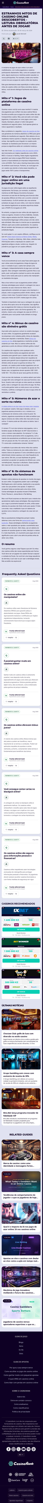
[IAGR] (25, 1480)
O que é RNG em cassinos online (21, 1379)
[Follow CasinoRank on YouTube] (24, 1449)
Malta (35, 236)
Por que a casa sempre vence (21, 1368)
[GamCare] (14, 1480)
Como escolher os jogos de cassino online (21, 1371)
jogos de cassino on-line (30, 131)
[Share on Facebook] (9, 38)
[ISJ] (10, 1474)
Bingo (21, 1342)
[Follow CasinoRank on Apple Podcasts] (34, 1449)
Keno (21, 1346)
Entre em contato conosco (21, 1400)
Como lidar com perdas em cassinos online (21, 1382)
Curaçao (4, 239)
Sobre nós (21, 1397)
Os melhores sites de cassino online (25, 150)
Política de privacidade (21, 1412)
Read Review (21, 933)
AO (20, 1455)
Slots (21, 1353)
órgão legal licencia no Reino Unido (19, 236)
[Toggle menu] (3, 3)
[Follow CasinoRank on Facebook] (8, 1449)
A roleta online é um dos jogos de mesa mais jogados (20, 406)
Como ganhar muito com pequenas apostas (21, 1375)
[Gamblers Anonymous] (31, 1474)
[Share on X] (4, 38)
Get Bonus (21, 929)
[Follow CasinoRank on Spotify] (29, 1449)
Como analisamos (21, 1404)
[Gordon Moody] (20, 1474)
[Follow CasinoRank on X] (18, 1449)
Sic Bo (21, 1350)
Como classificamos (21, 1408)
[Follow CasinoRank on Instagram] (13, 1449)
